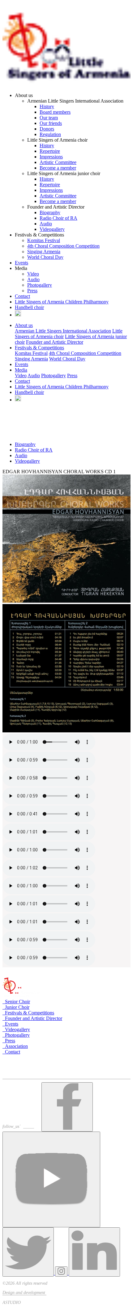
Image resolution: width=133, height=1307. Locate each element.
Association (15, 1046)
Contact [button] (22, 381)
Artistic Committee (58, 162)
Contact (22, 296)
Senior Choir (16, 1001)
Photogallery (39, 285)
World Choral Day (45, 257)
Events (21, 262)
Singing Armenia (43, 251)
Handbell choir (29, 307)
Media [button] (21, 370)
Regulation (50, 134)
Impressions (51, 156)
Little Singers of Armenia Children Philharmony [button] (62, 386)
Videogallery (52, 229)
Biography (50, 212)
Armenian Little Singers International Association (63, 330)
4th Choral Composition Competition (63, 246)
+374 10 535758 (23, 1065)
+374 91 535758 (22, 1070)
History (47, 106)
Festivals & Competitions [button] (39, 347)
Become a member (58, 167)
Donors (47, 128)
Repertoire (50, 151)
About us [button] (24, 325)
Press (32, 290)
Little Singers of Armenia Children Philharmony (62, 301)
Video (33, 273)
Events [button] (21, 364)
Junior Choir (15, 1007)
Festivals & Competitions (28, 1012)
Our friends (51, 123)
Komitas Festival (43, 240)
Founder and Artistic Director (54, 342)
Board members (55, 112)
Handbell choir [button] (29, 392)
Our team (49, 117)
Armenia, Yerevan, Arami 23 (33, 1058)
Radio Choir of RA (58, 218)
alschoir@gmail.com (25, 1076)
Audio (46, 223)
